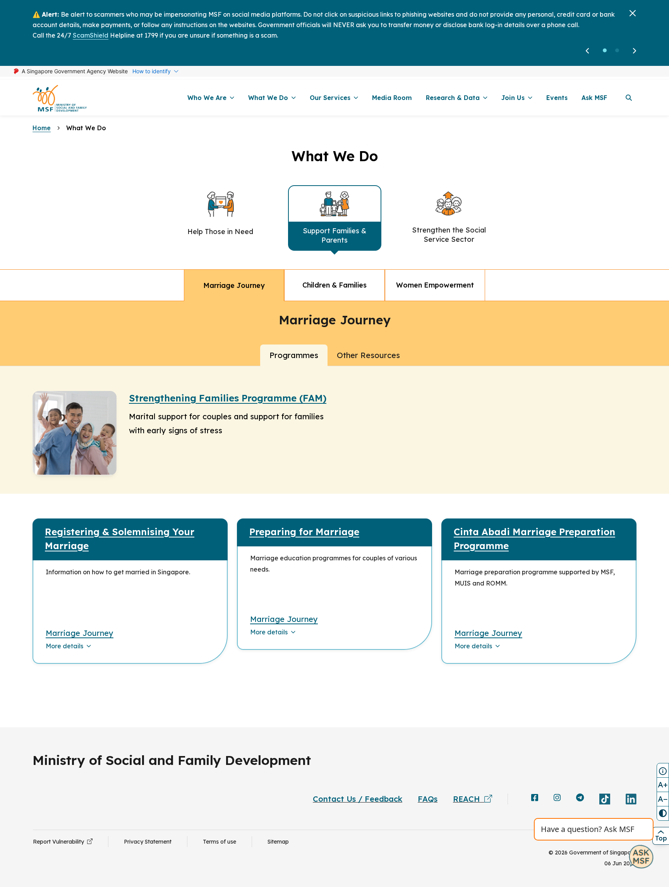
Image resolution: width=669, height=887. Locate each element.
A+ (663, 784)
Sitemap (278, 841)
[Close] (632, 13)
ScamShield (90, 35)
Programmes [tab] (293, 355)
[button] (604, 50)
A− (663, 799)
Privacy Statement (148, 841)
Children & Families (334, 285)
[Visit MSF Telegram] (580, 798)
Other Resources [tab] (368, 355)
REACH (468, 799)
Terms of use (219, 841)
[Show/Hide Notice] (663, 770)
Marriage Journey (234, 285)
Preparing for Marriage (304, 531)
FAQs (427, 799)
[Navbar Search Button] (628, 97)
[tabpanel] (334, 521)
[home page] (60, 97)
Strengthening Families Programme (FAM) (227, 398)
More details (64, 646)
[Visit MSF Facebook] (534, 798)
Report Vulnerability (60, 841)
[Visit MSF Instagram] (557, 798)
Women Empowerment (435, 285)
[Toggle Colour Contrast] (663, 813)
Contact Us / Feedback (357, 799)
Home (42, 128)
